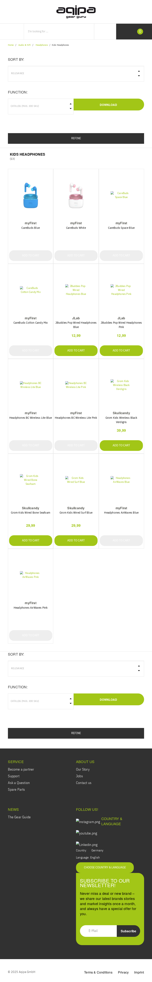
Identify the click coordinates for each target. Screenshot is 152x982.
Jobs (79, 776)
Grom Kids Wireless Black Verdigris (121, 420)
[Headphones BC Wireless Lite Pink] (76, 385)
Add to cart (30, 255)
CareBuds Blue (30, 227)
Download (108, 105)
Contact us (83, 783)
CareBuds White (76, 227)
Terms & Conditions (98, 972)
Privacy (123, 972)
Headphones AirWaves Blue (121, 512)
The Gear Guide (19, 817)
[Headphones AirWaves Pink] (30, 575)
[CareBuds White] (76, 195)
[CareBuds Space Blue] (121, 195)
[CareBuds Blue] (30, 195)
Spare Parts (16, 789)
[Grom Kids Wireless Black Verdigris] (121, 385)
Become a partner (21, 769)
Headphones (42, 45)
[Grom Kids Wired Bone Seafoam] (30, 480)
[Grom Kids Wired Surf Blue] (76, 480)
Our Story (83, 769)
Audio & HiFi (24, 45)
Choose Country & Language (105, 867)
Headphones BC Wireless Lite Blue (30, 417)
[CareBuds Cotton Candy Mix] (30, 290)
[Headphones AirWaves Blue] (121, 480)
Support (13, 776)
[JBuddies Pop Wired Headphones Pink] (121, 290)
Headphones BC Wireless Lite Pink (76, 417)
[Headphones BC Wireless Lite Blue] (30, 385)
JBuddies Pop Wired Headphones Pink (121, 325)
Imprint (139, 972)
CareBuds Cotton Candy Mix (30, 322)
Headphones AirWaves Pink (31, 607)
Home (11, 45)
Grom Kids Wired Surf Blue (76, 512)
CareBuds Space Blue (121, 227)
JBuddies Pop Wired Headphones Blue (76, 325)
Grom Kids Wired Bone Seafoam (30, 512)
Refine (76, 138)
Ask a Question (19, 783)
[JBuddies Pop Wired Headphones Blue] (76, 290)
